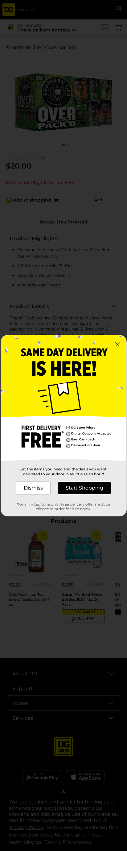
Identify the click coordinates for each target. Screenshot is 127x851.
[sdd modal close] (117, 344)
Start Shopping (84, 488)
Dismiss (33, 488)
